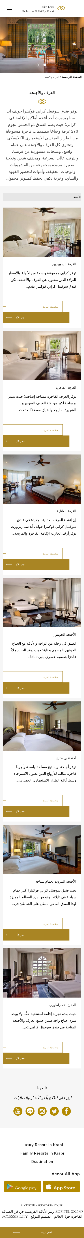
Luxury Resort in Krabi (42, 1144)
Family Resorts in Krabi (42, 1153)
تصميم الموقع (40, 1216)
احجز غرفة (46, 1232)
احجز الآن (20, 317)
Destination (42, 1161)
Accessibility (15, 1216)
